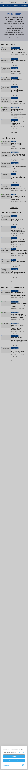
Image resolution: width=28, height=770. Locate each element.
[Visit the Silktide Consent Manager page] (23, 765)
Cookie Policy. (21, 752)
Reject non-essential (14, 760)
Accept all (14, 756)
